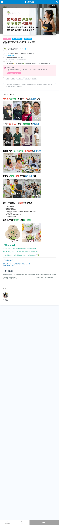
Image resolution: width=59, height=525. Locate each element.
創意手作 (27, 78)
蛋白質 (13, 78)
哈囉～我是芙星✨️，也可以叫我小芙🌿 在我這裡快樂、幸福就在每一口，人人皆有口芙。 (27, 63)
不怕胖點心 (20, 78)
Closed (44, 522)
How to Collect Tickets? (14, 73)
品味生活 (34, 78)
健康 (8, 78)
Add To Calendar (10, 55)
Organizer (7, 523)
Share (53, 5)
